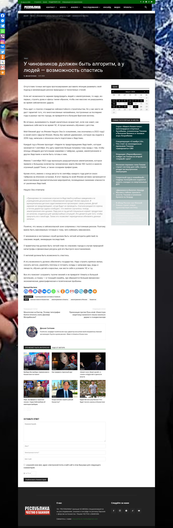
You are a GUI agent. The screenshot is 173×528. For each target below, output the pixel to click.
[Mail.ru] (76, 291)
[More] (95, 291)
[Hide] (1, 77)
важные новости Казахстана (39, 299)
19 (125, 106)
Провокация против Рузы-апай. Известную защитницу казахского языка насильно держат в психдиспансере (87, 314)
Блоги (32, 16)
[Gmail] (72, 291)
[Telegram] (146, 2)
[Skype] (81, 291)
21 (136, 106)
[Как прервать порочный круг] (64, 361)
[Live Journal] (58, 291)
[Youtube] (151, 2)
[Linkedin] (90, 291)
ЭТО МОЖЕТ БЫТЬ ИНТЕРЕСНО (37, 348)
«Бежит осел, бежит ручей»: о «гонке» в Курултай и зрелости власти (91, 374)
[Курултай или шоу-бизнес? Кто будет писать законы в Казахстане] (93, 389)
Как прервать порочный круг (62, 372)
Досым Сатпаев (31, 76)
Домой (26, 16)
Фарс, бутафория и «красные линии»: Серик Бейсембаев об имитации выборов (34, 402)
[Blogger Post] (86, 291)
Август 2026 (130, 92)
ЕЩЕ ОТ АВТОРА (58, 348)
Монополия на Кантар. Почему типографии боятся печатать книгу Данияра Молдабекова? (42, 314)
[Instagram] (143, 2)
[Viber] (40, 291)
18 (119, 106)
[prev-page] (25, 409)
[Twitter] (67, 291)
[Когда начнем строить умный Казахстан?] (64, 389)
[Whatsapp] (53, 291)
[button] (145, 7)
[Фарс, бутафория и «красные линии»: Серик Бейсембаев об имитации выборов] (36, 389)
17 (114, 106)
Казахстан (93, 299)
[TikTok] (148, 2)
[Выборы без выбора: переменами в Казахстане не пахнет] (36, 361)
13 (130, 104)
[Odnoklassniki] (63, 291)
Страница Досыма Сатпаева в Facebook (47, 297)
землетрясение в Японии (79, 299)
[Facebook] (140, 2)
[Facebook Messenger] (35, 291)
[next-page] (28, 409)
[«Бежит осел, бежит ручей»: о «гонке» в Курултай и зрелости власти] (93, 361)
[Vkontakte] (44, 291)
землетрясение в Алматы (60, 299)
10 (114, 104)
